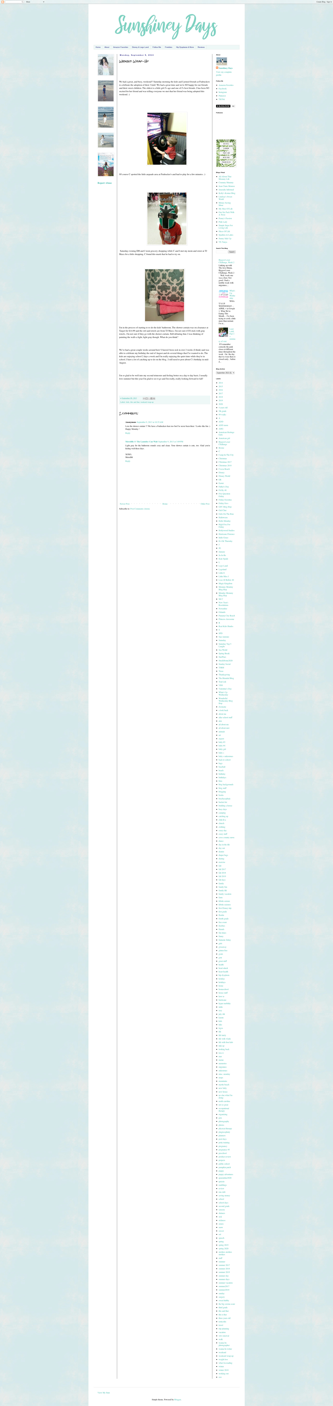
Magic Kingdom (225, 583)
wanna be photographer (224, 1344)
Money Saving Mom (225, 203)
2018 (221, 396)
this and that (134, 402)
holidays (222, 982)
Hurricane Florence (227, 534)
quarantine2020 (225, 1177)
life (220, 1031)
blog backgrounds (226, 784)
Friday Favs (223, 503)
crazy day (223, 830)
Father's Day (224, 486)
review (221, 1188)
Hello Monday (225, 520)
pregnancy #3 (224, 1149)
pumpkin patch (225, 1167)
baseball (222, 766)
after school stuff (225, 717)
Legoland (222, 569)
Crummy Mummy (226, 182)
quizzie (222, 1181)
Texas (221, 671)
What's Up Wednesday (232, 294)
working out (224, 1373)
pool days (223, 1139)
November (223, 608)
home (221, 985)
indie (221, 1006)
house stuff (223, 992)
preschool (223, 1153)
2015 (221, 386)
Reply (127, 433)
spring (221, 1241)
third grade (223, 1307)
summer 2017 (224, 1265)
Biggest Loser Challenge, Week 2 (226, 261)
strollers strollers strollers (225, 1253)
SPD (221, 633)
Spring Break (224, 653)
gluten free (223, 950)
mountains (223, 1081)
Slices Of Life (224, 231)
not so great (223, 1104)
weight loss (223, 1359)
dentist (221, 851)
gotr (220, 957)
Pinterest (222, 95)
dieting (221, 858)
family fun (223, 886)
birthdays (222, 777)
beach (221, 770)
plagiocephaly (224, 1132)
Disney (222, 472)
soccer (221, 1230)
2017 (221, 393)
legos (221, 1028)
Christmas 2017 (225, 462)
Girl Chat (222, 510)
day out (222, 848)
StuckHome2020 (226, 660)
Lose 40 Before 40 (226, 579)
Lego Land (223, 565)
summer (222, 1261)
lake (220, 1024)
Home (98, 47)
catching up (223, 816)
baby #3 (222, 742)
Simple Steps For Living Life (226, 226)
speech (221, 1238)
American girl (224, 438)
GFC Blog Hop (225, 506)
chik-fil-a (222, 819)
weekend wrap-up (146, 402)
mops (221, 1077)
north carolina (224, 1101)
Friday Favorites (225, 499)
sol (220, 1234)
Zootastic (222, 706)
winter (221, 1366)
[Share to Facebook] (151, 398)
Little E (222, 572)
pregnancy (223, 1146)
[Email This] (144, 398)
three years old (224, 1318)
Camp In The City (226, 454)
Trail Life (222, 681)
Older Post (205, 503)
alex (220, 720)
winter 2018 (224, 1370)
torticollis (222, 1321)
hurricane (222, 999)
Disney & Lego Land (140, 47)
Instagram (223, 92)
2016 (221, 389)
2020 (221, 404)
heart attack (223, 968)
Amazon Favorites (120, 47)
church (221, 823)
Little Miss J (224, 576)
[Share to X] (149, 398)
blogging (222, 791)
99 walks (222, 414)
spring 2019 (223, 1245)
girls (220, 943)
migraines (223, 1066)
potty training (224, 1142)
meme (221, 1059)
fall (220, 865)
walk (221, 1339)
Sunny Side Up (225, 238)
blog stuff (222, 788)
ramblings (223, 1185)
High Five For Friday (224, 525)
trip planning (224, 1328)
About (106, 47)
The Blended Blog (226, 678)
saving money (224, 1195)
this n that (223, 1314)
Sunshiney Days (226, 68)
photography (224, 1121)
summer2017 (224, 1286)
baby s (221, 752)
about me (222, 713)
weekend (222, 1352)
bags (220, 763)
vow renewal (224, 1335)
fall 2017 (222, 869)
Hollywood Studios (227, 530)
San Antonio (224, 636)
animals (222, 731)
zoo (220, 1377)
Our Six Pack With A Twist (226, 213)
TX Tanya (223, 242)
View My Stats (104, 1392)
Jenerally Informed (226, 189)
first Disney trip (225, 908)
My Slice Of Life (226, 208)
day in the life (224, 844)
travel (221, 1325)
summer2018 (224, 1289)
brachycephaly (224, 798)
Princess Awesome (226, 619)
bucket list (223, 802)
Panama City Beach (227, 615)
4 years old (223, 407)
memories (223, 1063)
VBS (221, 685)
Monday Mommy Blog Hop (226, 594)
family (221, 883)
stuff (220, 1258)
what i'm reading (225, 1362)
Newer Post (124, 503)
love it (221, 1052)
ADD (221, 421)
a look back (223, 710)
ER (220, 479)
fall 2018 (222, 872)
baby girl (222, 749)
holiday (222, 978)
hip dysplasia (224, 975)
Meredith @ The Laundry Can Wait (141, 441)
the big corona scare (227, 1303)
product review (225, 1156)
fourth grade (224, 918)
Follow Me (157, 47)
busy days (223, 809)
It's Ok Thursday (225, 541)
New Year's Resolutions (223, 603)
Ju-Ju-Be (222, 555)
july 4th (222, 1014)
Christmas (223, 458)
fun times (222, 932)
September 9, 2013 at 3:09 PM (170, 441)
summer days (224, 1279)
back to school (224, 759)
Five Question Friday (224, 494)
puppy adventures (226, 1174)
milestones (223, 1070)
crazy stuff (223, 833)
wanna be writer (225, 1348)
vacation (222, 1332)
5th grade (222, 411)
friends (221, 929)
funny (221, 936)
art (220, 735)
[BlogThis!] (146, 398)
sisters (221, 1223)
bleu (220, 780)
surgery (222, 1296)
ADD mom (223, 425)
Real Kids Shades (226, 626)
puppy (221, 1170)
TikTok (222, 99)
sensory (222, 1209)
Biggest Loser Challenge (224, 443)
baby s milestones (226, 756)
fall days (222, 879)
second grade (224, 1206)
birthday (222, 773)
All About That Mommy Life (225, 177)
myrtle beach (224, 1084)
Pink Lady (223, 221)
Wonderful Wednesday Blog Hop (226, 701)
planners (222, 1135)
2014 (221, 382)
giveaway (222, 946)
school (221, 1199)
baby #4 (222, 745)
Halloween (223, 517)
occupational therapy (224, 1109)
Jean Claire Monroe (227, 186)
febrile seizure (224, 901)
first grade (223, 911)
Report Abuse (105, 183)
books (221, 795)
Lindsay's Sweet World (225, 197)
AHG (221, 428)
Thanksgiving (224, 674)
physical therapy (225, 1128)
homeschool (224, 989)
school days (223, 1202)
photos (221, 1125)
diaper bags (223, 855)
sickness (222, 1220)
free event (223, 922)
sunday (222, 1293)
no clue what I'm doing (225, 1096)
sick (220, 1216)
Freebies (168, 47)
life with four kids (226, 1042)
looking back (224, 1049)
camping (222, 812)
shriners (222, 1213)
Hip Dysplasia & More (185, 47)
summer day (224, 1275)
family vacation (225, 893)
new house (223, 1091)
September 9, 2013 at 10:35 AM (150, 422)
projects (222, 1160)
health (221, 964)
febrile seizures (225, 904)
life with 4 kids (225, 1038)
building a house (225, 805)
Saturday (222, 640)
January (222, 551)
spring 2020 (223, 1248)
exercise (222, 862)
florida (221, 915)
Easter (221, 483)
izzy (220, 1010)
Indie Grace (223, 537)
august (221, 738)
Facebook (223, 88)
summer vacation (226, 1282)
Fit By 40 (222, 490)
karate (221, 1017)
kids (127, 402)
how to (221, 996)
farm (220, 897)
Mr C (221, 599)
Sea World (223, 649)
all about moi (224, 728)
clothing (222, 826)
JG (220, 548)
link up (221, 1045)
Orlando (222, 612)
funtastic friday (225, 939)
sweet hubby (224, 1300)
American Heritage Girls (226, 433)
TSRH (221, 667)
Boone (221, 447)
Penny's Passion (225, 218)
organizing (223, 1114)
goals (221, 953)
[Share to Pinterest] (154, 398)
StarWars (222, 656)
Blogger (177, 1399)
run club (222, 1192)
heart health (223, 971)
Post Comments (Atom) (140, 508)
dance (221, 840)
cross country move (226, 837)
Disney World (224, 476)
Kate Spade (223, 558)
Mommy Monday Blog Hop (226, 588)
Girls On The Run (226, 513)
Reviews (201, 47)
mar (220, 1056)
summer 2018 (224, 1268)
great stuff (223, 961)
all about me (224, 724)
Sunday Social (224, 664)
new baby (223, 1088)
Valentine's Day (225, 688)
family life (223, 890)
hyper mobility (225, 1003)
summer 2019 (224, 1272)
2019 (221, 400)
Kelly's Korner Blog (227, 193)
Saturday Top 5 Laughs (225, 645)
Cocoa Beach (224, 469)
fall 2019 (222, 876)
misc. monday (224, 1074)
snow (221, 1227)
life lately (222, 1035)
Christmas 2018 (225, 465)
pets (220, 1117)
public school (224, 1163)
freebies (222, 925)
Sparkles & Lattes (226, 234)
